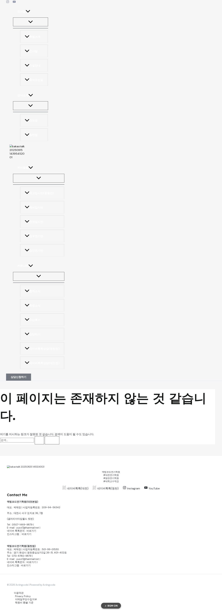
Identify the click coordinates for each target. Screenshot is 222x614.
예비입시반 (36, 207)
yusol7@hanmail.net (27, 527)
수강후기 (34, 320)
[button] (28, 11)
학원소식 (34, 305)
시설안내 (34, 66)
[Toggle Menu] (30, 22)
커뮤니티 (22, 266)
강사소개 (22, 95)
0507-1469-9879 (22, 524)
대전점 (33, 121)
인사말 (21, 11)
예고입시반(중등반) (41, 193)
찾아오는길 (36, 80)
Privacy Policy (23, 596)
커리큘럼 (22, 167)
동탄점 (33, 135)
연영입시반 (36, 222)
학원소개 (34, 37)
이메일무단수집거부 (26, 599)
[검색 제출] (39, 440)
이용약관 (19, 592)
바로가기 (31, 530)
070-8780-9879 (21, 555)
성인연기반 (36, 250)
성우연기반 (36, 236)
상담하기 (34, 334)
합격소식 (34, 291)
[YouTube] (14, 2)
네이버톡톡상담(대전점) (44, 363)
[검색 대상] (22, 440)
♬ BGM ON (111, 605)
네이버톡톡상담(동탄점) (44, 349)
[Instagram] (7, 2)
